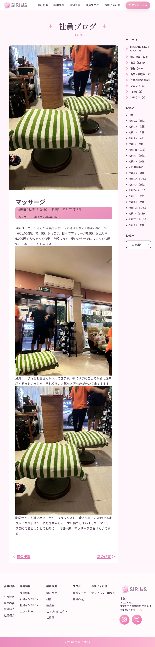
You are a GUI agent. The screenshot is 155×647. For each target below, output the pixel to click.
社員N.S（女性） (138, 161)
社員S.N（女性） (138, 138)
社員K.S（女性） (138, 202)
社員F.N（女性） (138, 149)
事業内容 (9, 603)
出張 (37, 217)
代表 (131, 115)
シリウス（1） (138, 97)
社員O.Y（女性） (138, 126)
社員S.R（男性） (138, 173)
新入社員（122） (139, 56)
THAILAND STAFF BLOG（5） (139, 49)
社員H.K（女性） (138, 196)
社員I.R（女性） (137, 144)
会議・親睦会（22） (141, 74)
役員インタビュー (30, 599)
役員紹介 (9, 609)
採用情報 (58, 5)
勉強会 (50, 605)
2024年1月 (51, 217)
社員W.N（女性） (138, 219)
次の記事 (104, 556)
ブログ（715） (138, 85)
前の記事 (23, 556)
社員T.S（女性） (137, 213)
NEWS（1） (137, 91)
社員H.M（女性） (138, 207)
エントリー (138, 5)
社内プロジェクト (56, 611)
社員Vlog (78, 599)
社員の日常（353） (141, 80)
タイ (42, 217)
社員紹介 (9, 615)
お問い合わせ (112, 5)
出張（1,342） (138, 62)
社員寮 (50, 617)
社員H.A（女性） (138, 155)
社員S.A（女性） (138, 225)
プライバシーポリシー (104, 593)
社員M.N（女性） (138, 178)
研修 (49, 599)
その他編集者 (136, 167)
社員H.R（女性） (138, 184)
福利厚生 (75, 5)
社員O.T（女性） (138, 132)
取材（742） (137, 68)
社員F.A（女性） (137, 190)
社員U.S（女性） (39, 209)
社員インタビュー (30, 605)
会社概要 (43, 5)
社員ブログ (92, 5)
